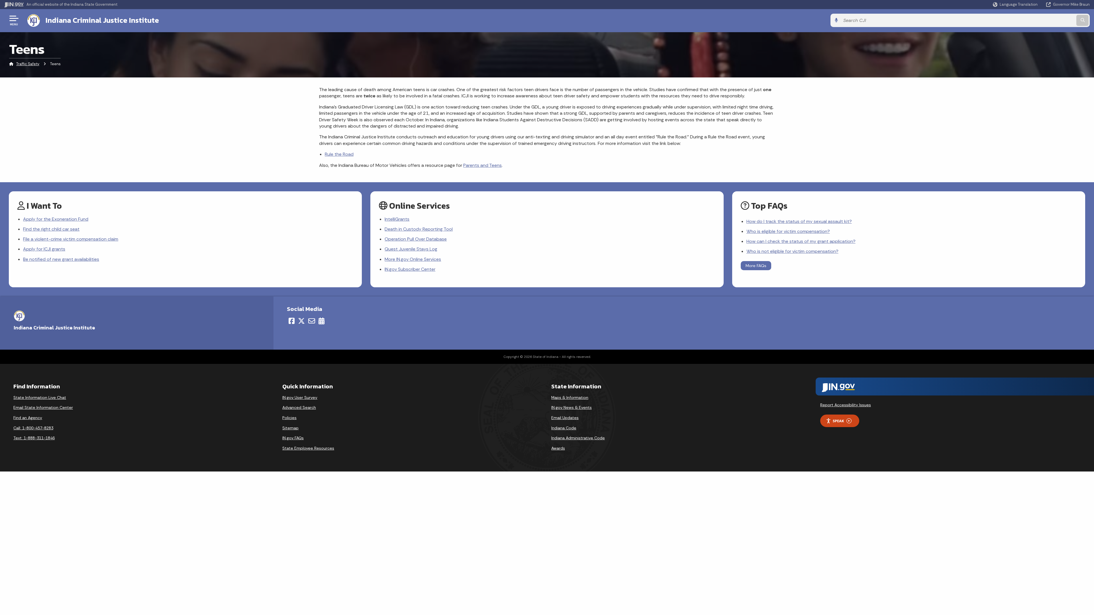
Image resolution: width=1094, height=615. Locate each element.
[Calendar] (321, 320)
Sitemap (290, 427)
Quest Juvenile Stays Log (411, 249)
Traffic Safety (27, 64)
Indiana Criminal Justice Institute (102, 20)
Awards (558, 448)
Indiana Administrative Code (578, 437)
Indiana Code (563, 427)
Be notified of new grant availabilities (61, 259)
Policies (289, 417)
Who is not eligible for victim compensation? (792, 251)
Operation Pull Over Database (416, 239)
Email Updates (565, 417)
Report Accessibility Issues (845, 404)
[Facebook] (292, 320)
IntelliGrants (397, 219)
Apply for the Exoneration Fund (55, 219)
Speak (838, 420)
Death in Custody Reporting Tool (419, 229)
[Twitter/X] (301, 320)
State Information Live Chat (39, 397)
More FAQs (756, 265)
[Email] (311, 320)
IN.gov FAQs (293, 437)
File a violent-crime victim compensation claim (70, 239)
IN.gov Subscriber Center (410, 269)
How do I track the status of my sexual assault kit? (799, 221)
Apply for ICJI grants (44, 249)
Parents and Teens (482, 165)
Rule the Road (339, 154)
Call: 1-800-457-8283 (33, 427)
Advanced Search (299, 407)
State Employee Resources (308, 448)
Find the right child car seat (51, 229)
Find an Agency (27, 417)
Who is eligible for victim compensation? (788, 231)
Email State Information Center (43, 407)
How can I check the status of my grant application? (801, 241)
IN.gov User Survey (299, 397)
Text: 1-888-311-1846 (34, 437)
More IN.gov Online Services (413, 259)
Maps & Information (569, 397)
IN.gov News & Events (571, 407)
